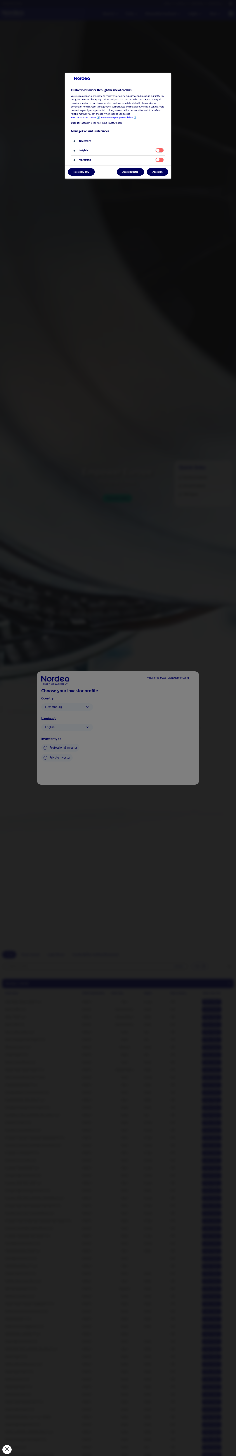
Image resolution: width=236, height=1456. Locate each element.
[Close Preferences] (7, 1449)
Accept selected (130, 171)
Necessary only (81, 171)
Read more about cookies (84, 117)
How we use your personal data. (117, 117)
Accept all (157, 171)
